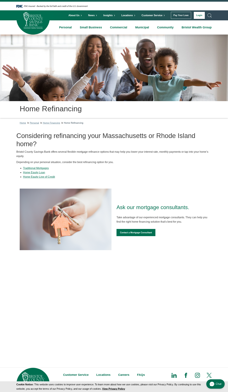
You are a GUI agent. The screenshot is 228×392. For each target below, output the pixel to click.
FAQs (141, 374)
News (91, 15)
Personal (65, 27)
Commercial (118, 27)
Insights (108, 15)
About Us (73, 15)
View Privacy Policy (113, 388)
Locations (127, 15)
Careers (123, 374)
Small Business (91, 27)
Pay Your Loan (181, 15)
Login (199, 15)
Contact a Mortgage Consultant (136, 232)
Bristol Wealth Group (197, 27)
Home (23, 122)
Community (165, 27)
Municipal (142, 27)
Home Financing (51, 122)
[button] (215, 384)
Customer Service (152, 15)
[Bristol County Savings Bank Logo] (33, 18)
